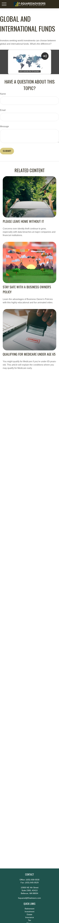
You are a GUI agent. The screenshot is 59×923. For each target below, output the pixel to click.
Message (4, 126)
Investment (29, 911)
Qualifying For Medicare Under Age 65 (29, 354)
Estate (29, 914)
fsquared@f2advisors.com (29, 898)
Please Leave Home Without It (23, 221)
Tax (29, 920)
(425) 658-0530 (32, 880)
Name (3, 94)
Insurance (29, 917)
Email (3, 110)
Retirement (29, 909)
